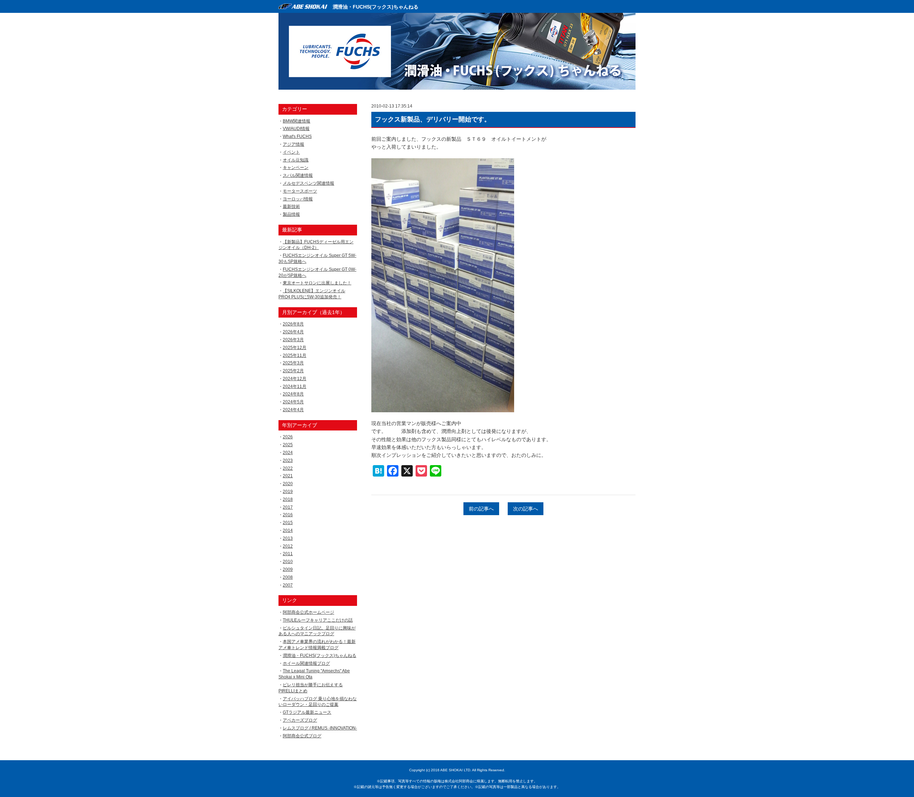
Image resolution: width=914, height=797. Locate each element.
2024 (288, 452)
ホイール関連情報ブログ (306, 663)
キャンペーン (295, 167)
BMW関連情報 (296, 121)
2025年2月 (293, 370)
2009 (288, 569)
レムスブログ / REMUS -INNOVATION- (320, 728)
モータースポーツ (300, 191)
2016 (288, 514)
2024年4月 (293, 409)
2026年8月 (293, 324)
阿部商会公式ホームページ (308, 612)
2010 (288, 561)
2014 (288, 530)
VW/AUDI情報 (296, 128)
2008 (288, 577)
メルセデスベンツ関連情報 (308, 183)
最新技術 (291, 206)
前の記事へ (481, 509)
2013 (288, 538)
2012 (288, 546)
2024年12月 (294, 378)
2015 (288, 522)
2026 (288, 436)
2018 (288, 499)
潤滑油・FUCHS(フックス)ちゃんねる (375, 7)
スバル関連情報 (298, 175)
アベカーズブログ (300, 720)
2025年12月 (294, 347)
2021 (288, 475)
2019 (288, 491)
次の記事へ (525, 509)
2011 (288, 553)
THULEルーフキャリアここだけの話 (318, 620)
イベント (291, 152)
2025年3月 (293, 362)
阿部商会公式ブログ (302, 735)
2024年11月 (294, 386)
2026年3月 (293, 339)
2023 (288, 460)
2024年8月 (293, 394)
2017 (288, 507)
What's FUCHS (297, 136)
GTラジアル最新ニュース (307, 712)
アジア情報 (293, 144)
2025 (288, 444)
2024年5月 (293, 401)
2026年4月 (293, 331)
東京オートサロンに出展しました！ (317, 282)
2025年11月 (294, 355)
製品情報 (291, 214)
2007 (288, 585)
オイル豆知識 (295, 160)
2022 (288, 468)
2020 (288, 483)
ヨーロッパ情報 (298, 198)
